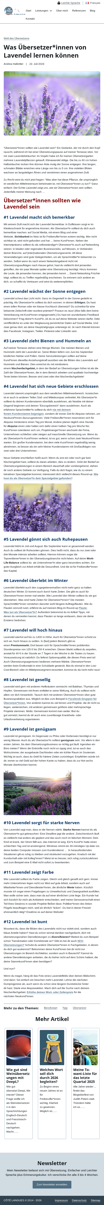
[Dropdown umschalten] (51, 10)
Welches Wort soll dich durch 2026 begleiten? (51, 1075)
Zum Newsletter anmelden (52, 1184)
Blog (92, 10)
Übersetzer (79, 1007)
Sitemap (95, 1200)
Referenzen (79, 10)
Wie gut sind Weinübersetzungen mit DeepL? (18, 1075)
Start (28, 10)
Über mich (62, 10)
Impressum (61, 1200)
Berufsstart (50, 1007)
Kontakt (30, 18)
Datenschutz (79, 1200)
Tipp (65, 1007)
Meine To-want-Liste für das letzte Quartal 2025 (85, 1075)
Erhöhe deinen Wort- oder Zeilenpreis (50, 992)
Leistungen (41, 10)
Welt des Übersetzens (16, 38)
